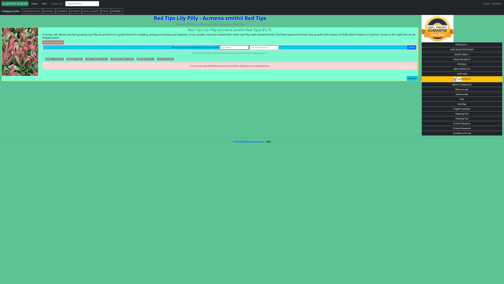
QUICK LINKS (461, 54)
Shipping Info (462, 113)
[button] (54, 59)
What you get (462, 89)
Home (35, 3)
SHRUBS (75, 11)
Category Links (11, 11)
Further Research (462, 123)
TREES (105, 11)
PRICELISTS (460, 44)
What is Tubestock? (461, 84)
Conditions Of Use (462, 133)
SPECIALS (462, 64)
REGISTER (496, 3)
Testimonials (462, 94)
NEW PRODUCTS (462, 69)
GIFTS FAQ (462, 73)
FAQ (462, 99)
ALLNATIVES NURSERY (15, 3)
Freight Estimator (462, 108)
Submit (412, 47)
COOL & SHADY (90, 11)
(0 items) (466, 78)
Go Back (412, 78)
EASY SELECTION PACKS (462, 49)
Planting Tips (462, 118)
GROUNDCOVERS (31, 11)
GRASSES (48, 11)
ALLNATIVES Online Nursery (249, 141)
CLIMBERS (62, 11)
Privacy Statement (462, 128)
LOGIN (486, 3)
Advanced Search (462, 59)
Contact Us (56, 3)
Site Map (462, 104)
